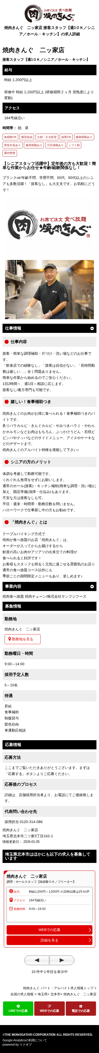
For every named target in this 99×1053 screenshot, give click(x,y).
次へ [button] (62, 960)
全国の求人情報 (22, 994)
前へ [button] (37, 960)
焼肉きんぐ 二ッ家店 (27, 876)
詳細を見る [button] (49, 940)
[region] (49, 909)
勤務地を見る (22, 639)
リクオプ (26, 1044)
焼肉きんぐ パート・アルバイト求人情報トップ (58, 988)
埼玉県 (42, 994)
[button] (18, 1008)
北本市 (55, 994)
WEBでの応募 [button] (49, 930)
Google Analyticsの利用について (25, 1040)
